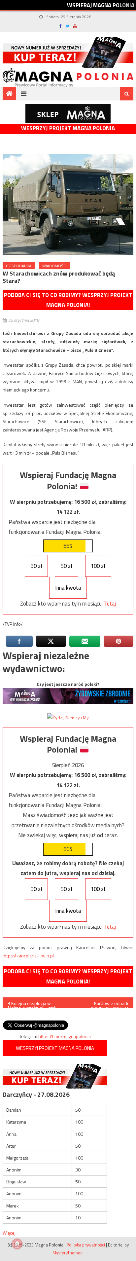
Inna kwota (68, 587)
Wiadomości (54, 266)
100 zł (98, 566)
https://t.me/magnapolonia (64, 1036)
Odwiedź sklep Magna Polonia (68, 113)
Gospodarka (18, 266)
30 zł (36, 566)
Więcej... (10, 1232)
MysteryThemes (67, 1252)
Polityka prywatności (85, 1245)
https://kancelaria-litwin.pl (28, 955)
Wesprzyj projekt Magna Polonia (68, 128)
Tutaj (110, 603)
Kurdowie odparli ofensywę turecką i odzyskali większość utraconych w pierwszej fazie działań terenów (104, 1004)
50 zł (66, 566)
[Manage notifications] (17, 1244)
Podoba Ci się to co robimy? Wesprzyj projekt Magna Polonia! (68, 300)
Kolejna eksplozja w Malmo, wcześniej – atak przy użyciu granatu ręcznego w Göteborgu (32, 1004)
